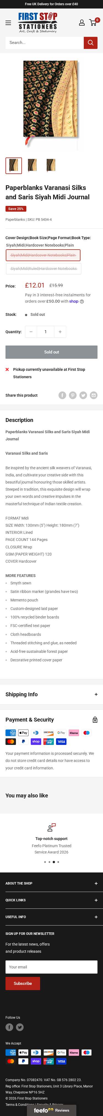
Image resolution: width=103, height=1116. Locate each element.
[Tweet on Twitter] (83, 395)
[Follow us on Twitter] (20, 1027)
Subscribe (23, 983)
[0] (93, 22)
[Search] (91, 43)
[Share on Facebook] (62, 395)
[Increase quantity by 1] (60, 332)
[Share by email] (94, 395)
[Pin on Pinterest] (73, 395)
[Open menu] (8, 23)
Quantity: (13, 332)
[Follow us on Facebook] (9, 1027)
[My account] (82, 23)
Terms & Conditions (19, 1105)
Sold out (51, 352)
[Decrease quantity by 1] (31, 332)
